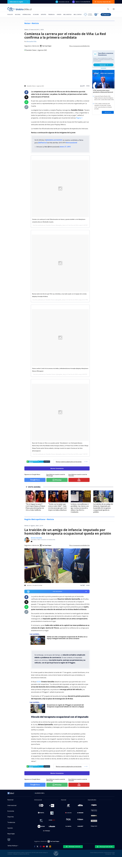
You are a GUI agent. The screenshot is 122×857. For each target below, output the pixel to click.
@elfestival (42, 143)
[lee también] (38, 640)
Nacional (17, 14)
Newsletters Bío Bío (64, 2)
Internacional (27, 14)
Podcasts (10, 14)
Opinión (59, 14)
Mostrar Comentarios (57, 468)
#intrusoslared (71, 143)
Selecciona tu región (16, 2)
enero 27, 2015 (65, 147)
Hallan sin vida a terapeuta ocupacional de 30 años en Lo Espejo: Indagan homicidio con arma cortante (67, 637)
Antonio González (36, 538)
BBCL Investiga (67, 14)
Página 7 (79, 118)
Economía (36, 14)
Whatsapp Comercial (74, 846)
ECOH (39, 682)
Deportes (43, 14)
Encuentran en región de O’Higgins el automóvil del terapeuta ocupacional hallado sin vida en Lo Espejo (65, 706)
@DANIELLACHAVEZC (54, 140)
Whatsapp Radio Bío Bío (106, 846)
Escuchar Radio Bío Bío (104, 2)
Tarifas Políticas (12, 845)
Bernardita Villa (31, 42)
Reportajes (11, 834)
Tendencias (51, 14)
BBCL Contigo (78, 14)
